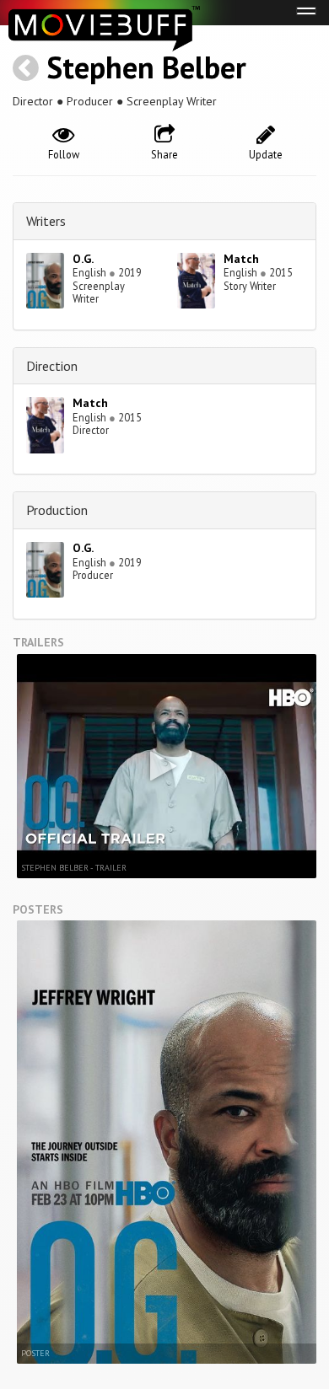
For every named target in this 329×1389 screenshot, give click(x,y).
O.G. (83, 258)
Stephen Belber (146, 67)
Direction (52, 365)
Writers (46, 220)
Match (241, 258)
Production (57, 509)
